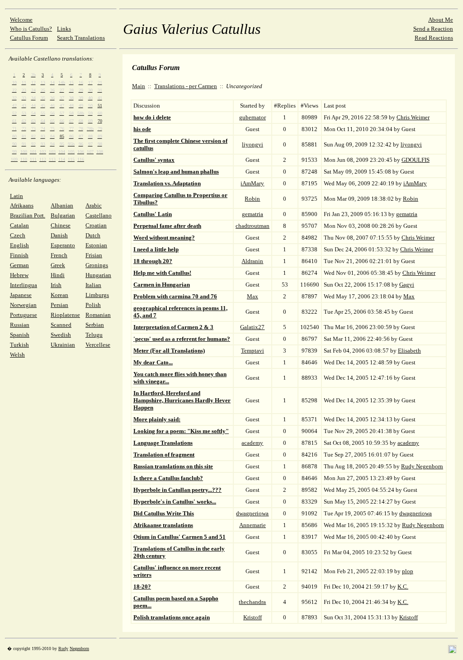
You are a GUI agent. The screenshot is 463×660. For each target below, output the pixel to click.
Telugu (94, 334)
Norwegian (23, 305)
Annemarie (252, 525)
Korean (59, 295)
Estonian (96, 245)
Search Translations (81, 37)
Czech (17, 235)
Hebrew (19, 275)
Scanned (61, 324)
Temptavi (252, 350)
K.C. (402, 586)
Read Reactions (434, 37)
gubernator (252, 117)
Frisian (93, 255)
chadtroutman (252, 225)
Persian (59, 305)
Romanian (98, 314)
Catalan (19, 225)
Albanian (62, 205)
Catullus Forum (29, 37)
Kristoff (252, 617)
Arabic (93, 205)
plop (407, 571)
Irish (56, 285)
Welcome (21, 19)
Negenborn (79, 648)
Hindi (58, 275)
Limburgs (97, 295)
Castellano (98, 215)
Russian (19, 324)
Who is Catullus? (31, 28)
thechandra (252, 602)
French (59, 255)
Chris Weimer (413, 117)
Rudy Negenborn (422, 466)
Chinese (61, 225)
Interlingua (23, 285)
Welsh (17, 354)
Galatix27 (252, 327)
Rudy (63, 648)
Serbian (94, 324)
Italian (93, 285)
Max (252, 296)
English (19, 245)
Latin (16, 196)
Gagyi (406, 284)
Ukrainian (63, 344)
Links (64, 28)
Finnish (19, 255)
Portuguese (23, 314)
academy (252, 442)
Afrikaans (21, 205)
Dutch (92, 235)
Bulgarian (63, 215)
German (19, 265)
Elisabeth (409, 350)
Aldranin (252, 261)
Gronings (96, 265)
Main (138, 86)
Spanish (19, 334)
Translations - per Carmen (185, 86)
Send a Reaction (433, 28)
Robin (252, 198)
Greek (58, 265)
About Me (440, 19)
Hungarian (98, 275)
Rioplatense (65, 314)
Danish (59, 235)
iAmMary (252, 183)
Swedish (61, 334)
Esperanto (63, 245)
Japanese (21, 295)
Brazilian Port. (27, 215)
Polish (93, 305)
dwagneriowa (252, 513)
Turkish (19, 344)
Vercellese (97, 344)
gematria (252, 214)
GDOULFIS (416, 159)
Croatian (96, 225)
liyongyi (252, 144)
